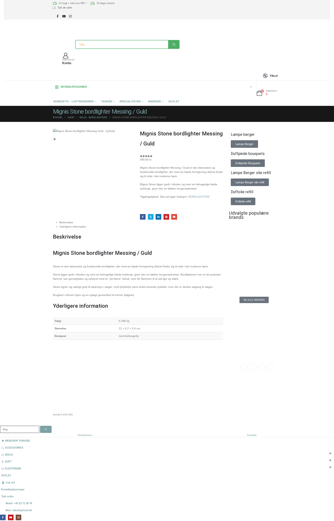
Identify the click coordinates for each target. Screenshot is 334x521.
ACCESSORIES (14, 447)
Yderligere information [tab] (72, 226)
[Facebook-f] (244, 366)
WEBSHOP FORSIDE (17, 440)
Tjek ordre (7, 496)
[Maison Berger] (267, 264)
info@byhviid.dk (76, 375)
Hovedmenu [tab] (85, 435)
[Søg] (173, 44)
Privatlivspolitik (199, 380)
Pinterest (166, 217)
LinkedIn (158, 217)
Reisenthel (153, 391)
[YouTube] (63, 16)
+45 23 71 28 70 (75, 379)
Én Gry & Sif (154, 395)
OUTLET (173, 101)
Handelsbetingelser (201, 376)
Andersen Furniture (157, 369)
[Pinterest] (270, 366)
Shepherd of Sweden (158, 378)
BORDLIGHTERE (199, 196)
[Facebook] (57, 16)
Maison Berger (155, 365)
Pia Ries (151, 382)
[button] (2, 423)
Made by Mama (155, 386)
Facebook (143, 217)
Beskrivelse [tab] (66, 222)
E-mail (174, 217)
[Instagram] (70, 16)
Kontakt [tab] (251, 435)
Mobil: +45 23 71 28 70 (19, 503)
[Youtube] (261, 366)
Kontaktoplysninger (13, 489)
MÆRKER (154, 101)
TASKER (106, 101)
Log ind (10, 482)
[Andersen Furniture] (240, 246)
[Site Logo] (59, 33)
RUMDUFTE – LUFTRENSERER (73, 101)
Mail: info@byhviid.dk (19, 510)
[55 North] (240, 229)
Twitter (150, 217)
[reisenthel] (267, 281)
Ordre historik (198, 369)
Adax (150, 374)
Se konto (196, 365)
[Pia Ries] (240, 281)
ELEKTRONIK (13, 468)
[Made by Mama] (240, 264)
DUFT (8, 461)
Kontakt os (109, 365)
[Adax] (267, 229)
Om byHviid (109, 369)
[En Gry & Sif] (267, 246)
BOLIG (9, 454)
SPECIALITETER (130, 101)
